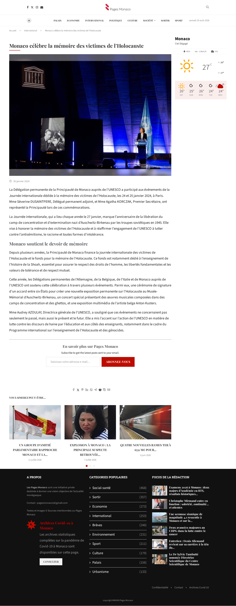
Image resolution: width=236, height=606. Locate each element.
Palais (57, 20)
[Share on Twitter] (78, 390)
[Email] (41, 7)
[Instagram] (37, 7)
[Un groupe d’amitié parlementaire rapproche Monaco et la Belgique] (35, 422)
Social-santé (119, 488)
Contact (178, 587)
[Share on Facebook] (73, 390)
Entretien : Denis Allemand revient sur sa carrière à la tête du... (189, 544)
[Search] (207, 7)
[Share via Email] (108, 390)
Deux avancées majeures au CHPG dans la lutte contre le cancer (187, 531)
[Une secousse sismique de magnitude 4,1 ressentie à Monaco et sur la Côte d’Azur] (159, 517)
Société (148, 20)
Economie (73, 20)
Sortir (165, 20)
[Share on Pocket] (100, 390)
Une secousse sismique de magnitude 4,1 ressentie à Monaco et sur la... (185, 517)
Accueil (12, 30)
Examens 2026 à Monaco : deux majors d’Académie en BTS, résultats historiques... (189, 490)
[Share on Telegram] (95, 390)
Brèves (119, 525)
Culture (133, 20)
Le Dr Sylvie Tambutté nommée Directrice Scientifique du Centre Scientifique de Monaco (184, 559)
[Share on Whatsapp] (91, 390)
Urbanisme (119, 572)
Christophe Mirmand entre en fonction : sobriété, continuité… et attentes (189, 504)
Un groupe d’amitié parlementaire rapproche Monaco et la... (35, 449)
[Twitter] (32, 7)
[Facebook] (28, 7)
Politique (115, 20)
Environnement (119, 534)
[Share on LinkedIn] (87, 390)
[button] (14, 436)
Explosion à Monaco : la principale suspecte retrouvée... (90, 449)
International (94, 20)
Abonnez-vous (118, 362)
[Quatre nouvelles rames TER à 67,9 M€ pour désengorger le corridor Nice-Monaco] (145, 422)
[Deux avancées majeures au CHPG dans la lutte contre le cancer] (159, 531)
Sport (179, 20)
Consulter (51, 561)
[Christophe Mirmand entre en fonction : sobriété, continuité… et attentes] (159, 504)
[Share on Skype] (104, 390)
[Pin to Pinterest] (82, 390)
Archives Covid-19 (199, 587)
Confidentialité (160, 587)
